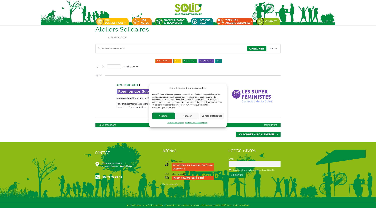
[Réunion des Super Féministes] (252, 96)
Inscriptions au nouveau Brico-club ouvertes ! (193, 167)
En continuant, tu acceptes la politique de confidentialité (253, 170)
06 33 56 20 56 (112, 176)
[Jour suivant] (103, 66)
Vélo (218, 61)
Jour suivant (270, 125)
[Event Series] (184, 174)
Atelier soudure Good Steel (188, 178)
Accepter (163, 116)
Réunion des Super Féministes (145, 91)
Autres (177, 61)
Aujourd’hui (113, 67)
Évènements (101, 37)
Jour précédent (107, 125)
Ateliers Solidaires (163, 61)
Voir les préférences (212, 116)
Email (231, 159)
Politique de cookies (175, 123)
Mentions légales (192, 205)
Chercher (256, 48)
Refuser (188, 116)
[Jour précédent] (97, 66)
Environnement (189, 61)
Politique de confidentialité (196, 123)
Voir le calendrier (170, 184)
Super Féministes (206, 61)
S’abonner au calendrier (256, 134)
